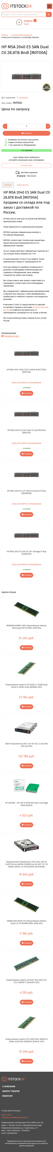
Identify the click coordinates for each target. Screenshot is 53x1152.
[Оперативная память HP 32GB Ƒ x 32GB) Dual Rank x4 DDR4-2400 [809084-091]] (27, 668)
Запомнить (23, 98)
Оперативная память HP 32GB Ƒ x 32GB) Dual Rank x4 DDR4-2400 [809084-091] (26, 685)
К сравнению (9, 98)
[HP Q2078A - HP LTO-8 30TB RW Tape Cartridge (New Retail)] (27, 786)
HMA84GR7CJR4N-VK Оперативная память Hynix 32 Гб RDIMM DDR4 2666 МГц (26, 922)
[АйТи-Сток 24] (16, 6)
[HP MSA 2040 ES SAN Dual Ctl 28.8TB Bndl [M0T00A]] (26, 76)
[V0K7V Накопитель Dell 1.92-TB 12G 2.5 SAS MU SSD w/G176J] (27, 727)
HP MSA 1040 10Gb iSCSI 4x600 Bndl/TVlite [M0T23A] (26, 370)
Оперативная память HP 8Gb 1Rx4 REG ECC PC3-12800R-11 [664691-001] (26, 981)
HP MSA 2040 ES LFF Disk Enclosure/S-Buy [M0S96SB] (26, 492)
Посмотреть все (11, 336)
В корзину (28, 133)
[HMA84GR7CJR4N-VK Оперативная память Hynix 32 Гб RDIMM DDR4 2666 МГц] (27, 904)
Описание (7, 185)
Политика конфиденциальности (14, 1117)
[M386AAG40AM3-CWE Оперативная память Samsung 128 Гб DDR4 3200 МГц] (27, 609)
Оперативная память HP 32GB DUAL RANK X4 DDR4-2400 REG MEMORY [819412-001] (26, 1040)
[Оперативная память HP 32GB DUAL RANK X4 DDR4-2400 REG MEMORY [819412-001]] (27, 1023)
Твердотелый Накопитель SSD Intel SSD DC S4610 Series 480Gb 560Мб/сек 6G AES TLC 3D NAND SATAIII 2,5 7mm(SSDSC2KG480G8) (26, 864)
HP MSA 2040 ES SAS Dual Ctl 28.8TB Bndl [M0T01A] (26, 431)
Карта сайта (6, 1115)
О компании (8, 1086)
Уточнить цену (26, 165)
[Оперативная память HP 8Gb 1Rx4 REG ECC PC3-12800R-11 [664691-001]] (27, 963)
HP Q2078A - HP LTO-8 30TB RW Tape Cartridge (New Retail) (26, 804)
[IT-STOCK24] (13, 1080)
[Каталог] (49, 8)
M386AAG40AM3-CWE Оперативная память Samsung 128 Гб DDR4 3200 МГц (26, 626)
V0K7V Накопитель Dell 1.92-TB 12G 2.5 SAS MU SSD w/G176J (26, 745)
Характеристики (22, 185)
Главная (4, 35)
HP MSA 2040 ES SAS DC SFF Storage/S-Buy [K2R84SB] (26, 552)
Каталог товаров (11, 1091)
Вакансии (7, 1096)
